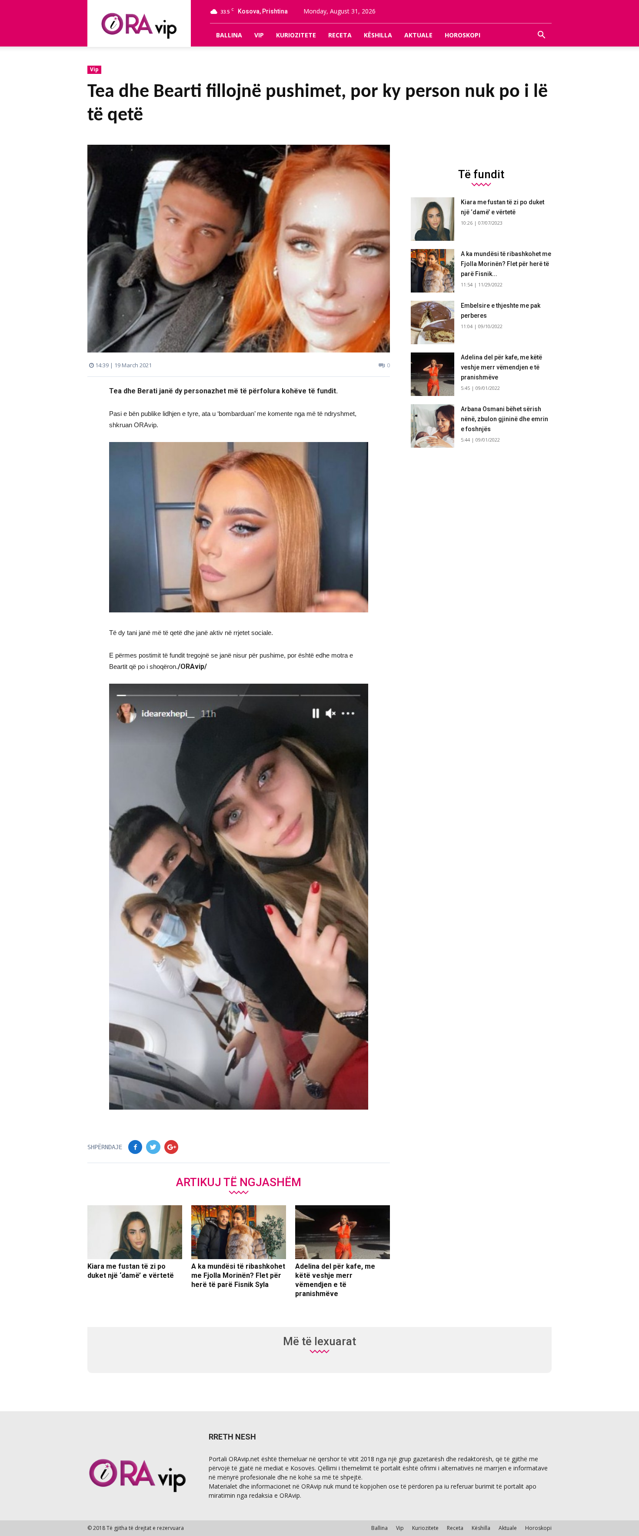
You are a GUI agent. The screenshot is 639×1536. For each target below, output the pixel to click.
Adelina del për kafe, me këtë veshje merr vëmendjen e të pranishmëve (501, 367)
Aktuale (418, 35)
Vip (259, 35)
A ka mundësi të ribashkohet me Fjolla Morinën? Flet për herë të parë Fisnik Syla (238, 1275)
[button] (541, 35)
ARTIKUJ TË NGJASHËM (238, 1182)
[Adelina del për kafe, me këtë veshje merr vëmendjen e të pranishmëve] (342, 1232)
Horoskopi (462, 35)
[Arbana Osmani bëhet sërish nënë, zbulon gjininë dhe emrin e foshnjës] (432, 426)
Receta (340, 35)
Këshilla (378, 35)
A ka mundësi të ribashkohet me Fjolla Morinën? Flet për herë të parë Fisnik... (506, 263)
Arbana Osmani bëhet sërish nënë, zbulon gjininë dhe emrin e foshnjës (504, 419)
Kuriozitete (296, 35)
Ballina (229, 35)
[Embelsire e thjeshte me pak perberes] (432, 322)
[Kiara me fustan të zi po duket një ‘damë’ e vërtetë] (134, 1232)
